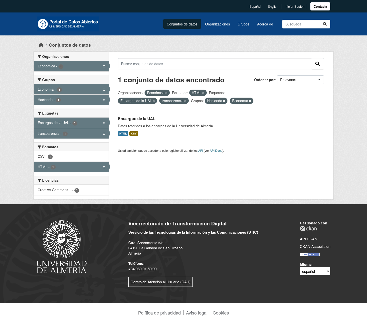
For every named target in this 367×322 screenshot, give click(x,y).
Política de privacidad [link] (159, 312)
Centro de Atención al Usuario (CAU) (160, 281)
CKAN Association (315, 246)
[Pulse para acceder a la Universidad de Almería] (62, 246)
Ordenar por (264, 79)
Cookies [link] (221, 312)
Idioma (305, 264)
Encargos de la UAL (137, 118)
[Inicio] (41, 45)
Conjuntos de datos (182, 23)
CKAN (308, 228)
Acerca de (265, 23)
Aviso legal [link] (196, 312)
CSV (134, 133)
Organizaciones (217, 23)
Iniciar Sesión (294, 6)
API (200, 150)
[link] (320, 6)
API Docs (216, 150)
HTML (123, 133)
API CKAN (308, 238)
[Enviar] (325, 24)
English (273, 6)
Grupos (243, 23)
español (255, 6)
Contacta (320, 6)
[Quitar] (166, 93)
